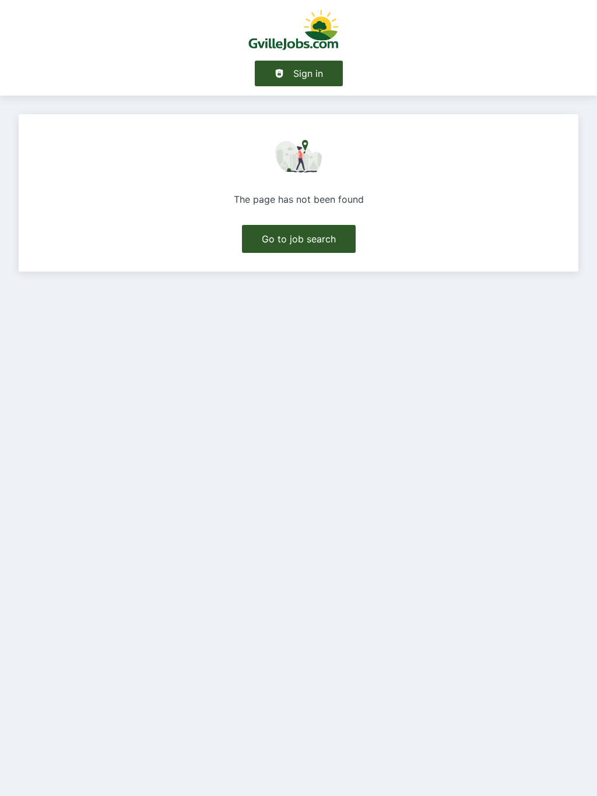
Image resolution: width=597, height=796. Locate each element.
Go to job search (299, 239)
